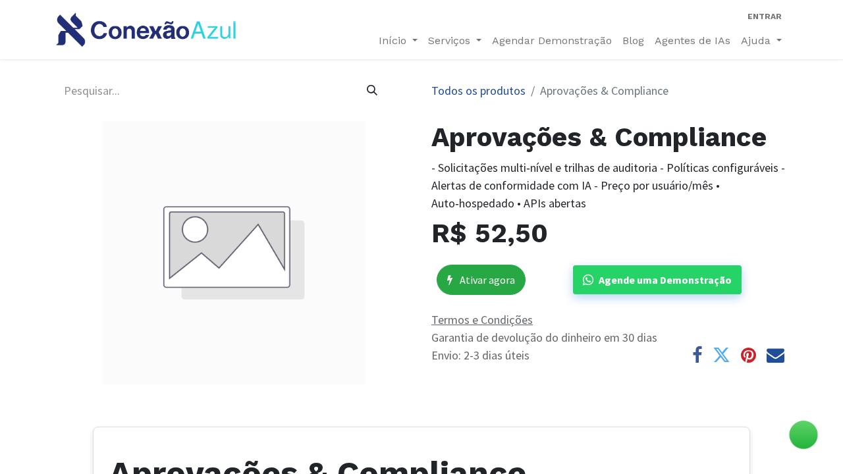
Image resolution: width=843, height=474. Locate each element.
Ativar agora (486, 279)
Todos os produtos (478, 90)
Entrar (765, 16)
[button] (657, 279)
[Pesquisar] (372, 90)
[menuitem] (552, 41)
